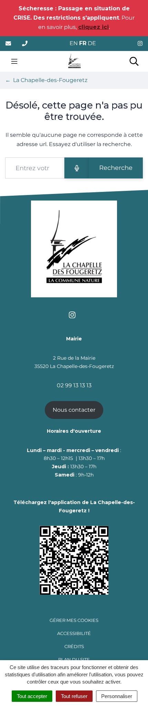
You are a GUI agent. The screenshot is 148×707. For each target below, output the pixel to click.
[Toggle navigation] (14, 61)
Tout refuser (74, 696)
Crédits (74, 646)
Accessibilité (74, 633)
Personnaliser (116, 696)
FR (82, 43)
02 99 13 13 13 (74, 385)
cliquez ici (93, 27)
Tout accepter (32, 696)
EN (74, 43)
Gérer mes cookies (74, 620)
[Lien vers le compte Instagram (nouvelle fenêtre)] (140, 43)
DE (92, 43)
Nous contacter (74, 410)
